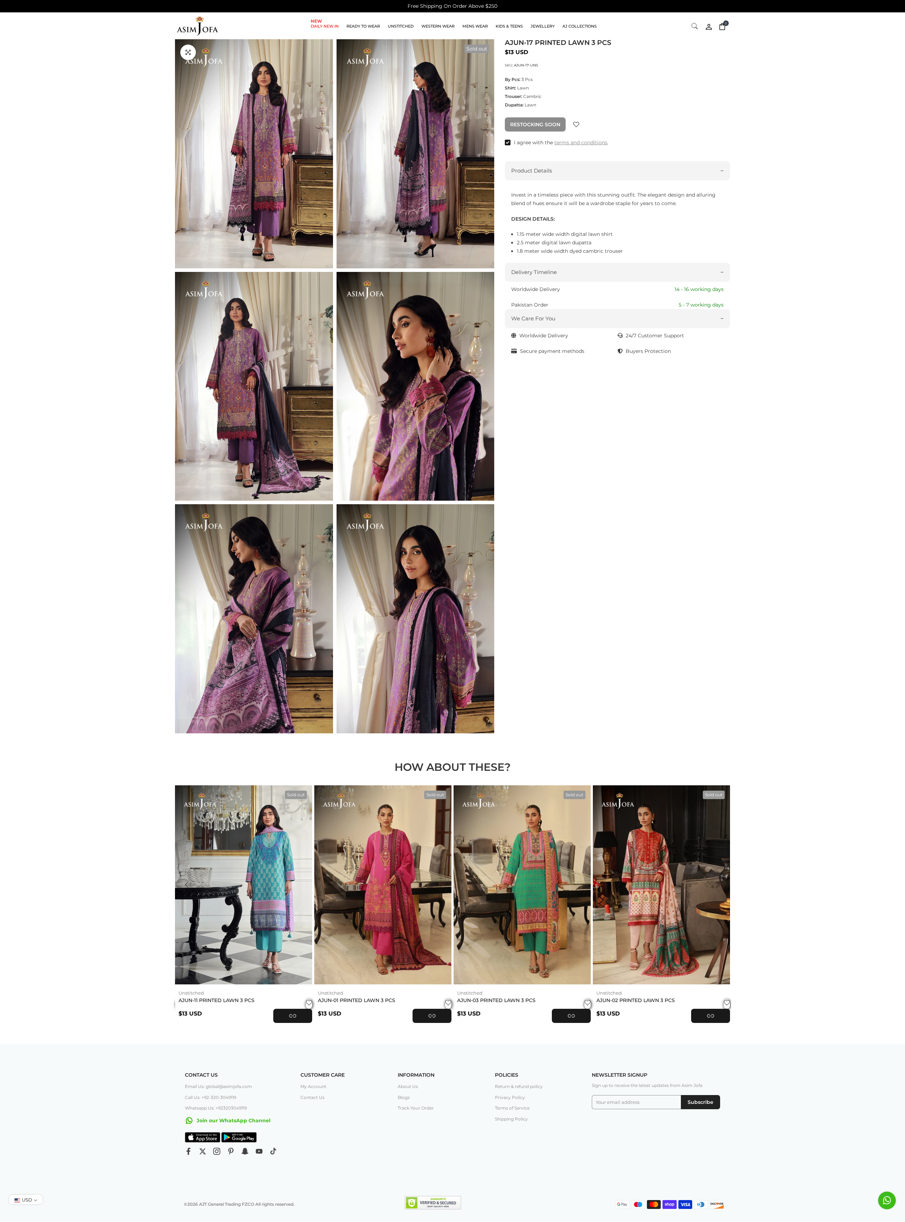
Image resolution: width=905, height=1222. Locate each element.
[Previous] (187, 885)
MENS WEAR (475, 26)
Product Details (531, 170)
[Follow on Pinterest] (230, 1151)
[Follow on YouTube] (259, 1151)
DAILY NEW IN (325, 26)
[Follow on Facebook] (188, 1151)
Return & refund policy (519, 1086)
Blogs (404, 1097)
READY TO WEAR (363, 26)
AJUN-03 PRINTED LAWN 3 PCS (496, 1000)
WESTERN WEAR (438, 26)
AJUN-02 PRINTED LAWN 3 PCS (635, 1000)
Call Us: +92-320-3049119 (210, 1097)
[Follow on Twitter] (202, 1151)
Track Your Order (416, 1108)
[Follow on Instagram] (216, 1151)
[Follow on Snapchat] (245, 1151)
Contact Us (312, 1097)
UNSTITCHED (401, 26)
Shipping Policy (511, 1119)
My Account (313, 1086)
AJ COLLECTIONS (579, 26)
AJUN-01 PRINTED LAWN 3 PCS (356, 1000)
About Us (408, 1086)
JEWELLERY (543, 26)
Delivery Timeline (534, 272)
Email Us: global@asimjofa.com (218, 1086)
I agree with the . (561, 142)
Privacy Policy (510, 1097)
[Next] (718, 885)
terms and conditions (580, 142)
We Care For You (533, 318)
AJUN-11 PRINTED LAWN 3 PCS (217, 1000)
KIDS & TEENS (509, 26)
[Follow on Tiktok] (273, 1151)
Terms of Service (512, 1108)
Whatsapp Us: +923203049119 (216, 1108)
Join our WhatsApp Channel (232, 1120)
